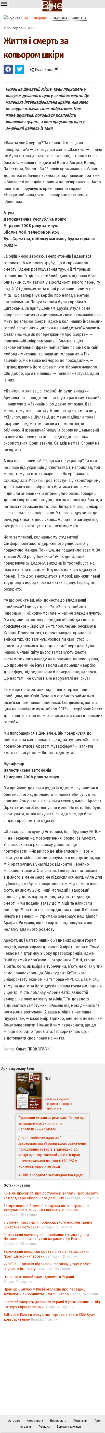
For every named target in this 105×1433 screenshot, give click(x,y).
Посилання (80, 1421)
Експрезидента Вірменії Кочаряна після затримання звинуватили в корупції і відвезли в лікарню (46, 1207)
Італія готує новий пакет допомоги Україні (39, 1276)
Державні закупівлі (69, 1426)
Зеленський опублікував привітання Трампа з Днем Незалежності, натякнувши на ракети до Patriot (46, 1237)
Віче (24, 18)
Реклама (44, 1426)
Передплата (53, 1108)
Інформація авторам (58, 1104)
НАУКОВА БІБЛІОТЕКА (69, 18)
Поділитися (43, 69)
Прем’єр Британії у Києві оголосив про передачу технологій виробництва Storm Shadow (44, 1291)
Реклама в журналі (57, 1099)
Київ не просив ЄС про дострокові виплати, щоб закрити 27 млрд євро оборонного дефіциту (51, 1195)
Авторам (14, 1421)
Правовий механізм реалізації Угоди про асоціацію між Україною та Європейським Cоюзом (52, 1123)
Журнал (40, 18)
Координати (35, 1421)
